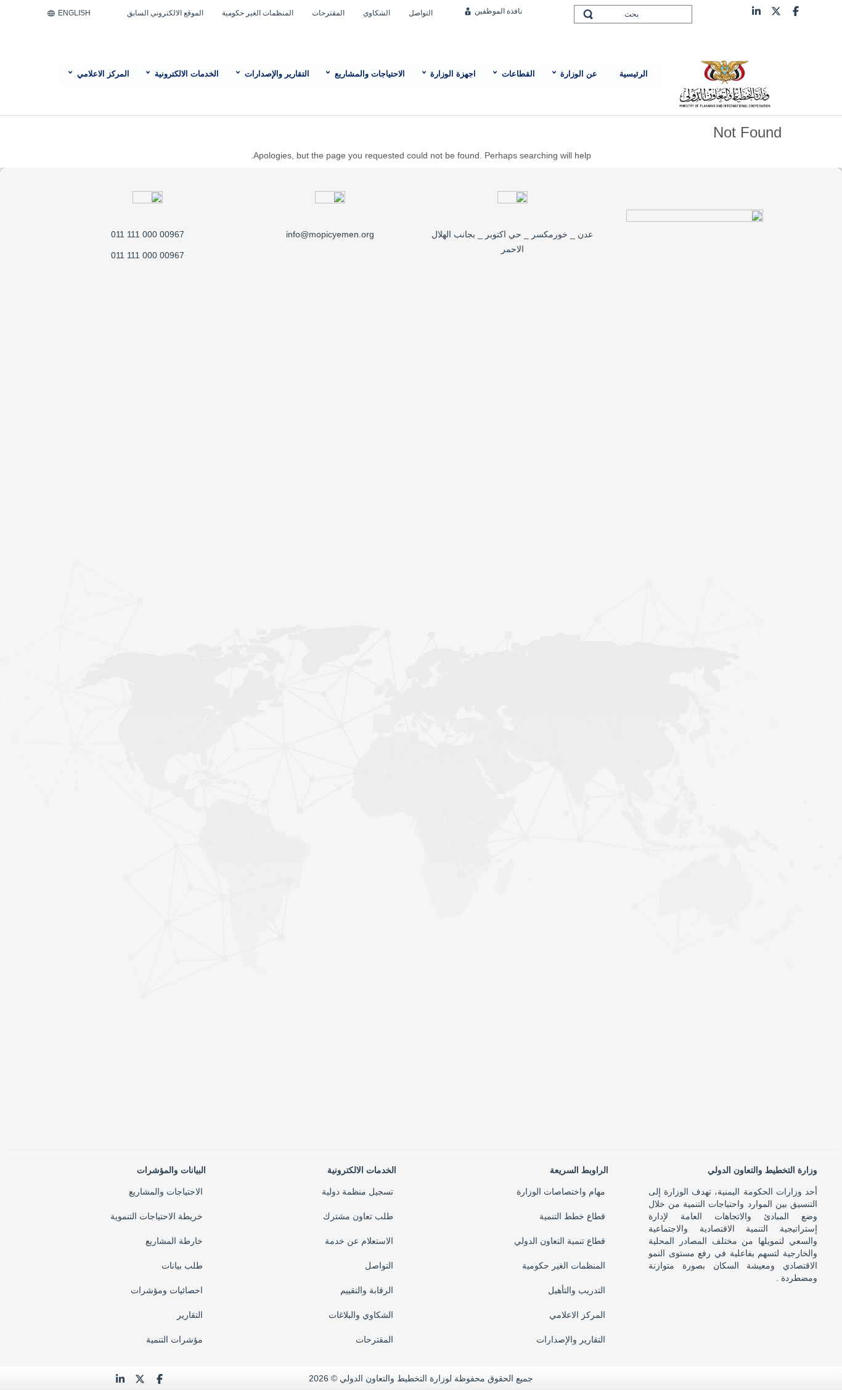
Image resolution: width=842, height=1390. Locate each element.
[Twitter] (776, 10)
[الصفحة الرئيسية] (724, 82)
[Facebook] (795, 10)
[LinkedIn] (756, 10)
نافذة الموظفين (498, 11)
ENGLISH (74, 13)
